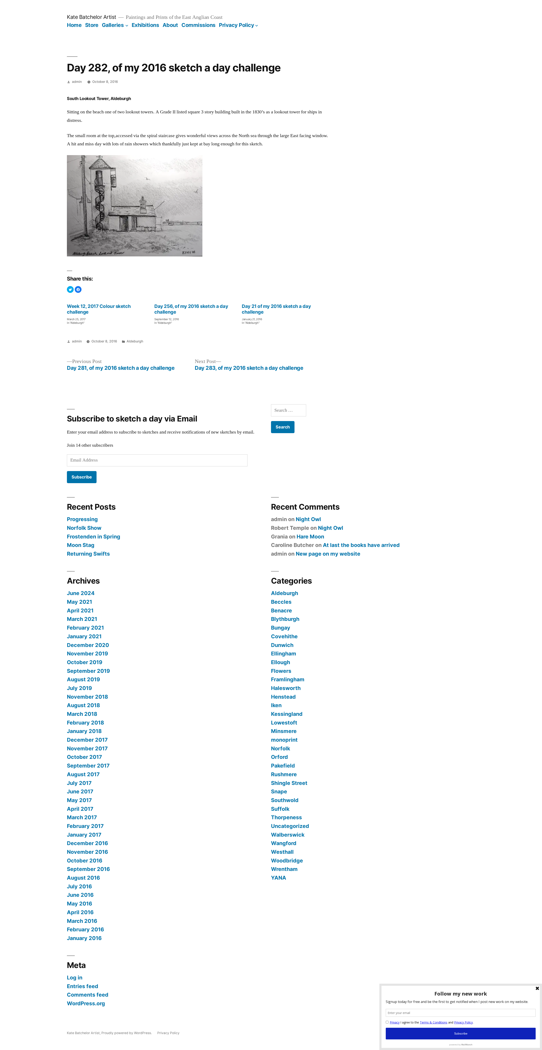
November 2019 (87, 653)
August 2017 (83, 774)
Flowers (281, 671)
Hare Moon (310, 536)
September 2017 (88, 765)
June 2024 (81, 593)
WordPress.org (86, 1003)
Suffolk (280, 809)
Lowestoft (284, 722)
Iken (276, 705)
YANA (278, 878)
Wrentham (284, 869)
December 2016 (87, 843)
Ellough (280, 662)
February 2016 (85, 929)
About (170, 25)
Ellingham (283, 653)
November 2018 (87, 697)
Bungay (280, 627)
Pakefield (283, 765)
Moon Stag (80, 545)
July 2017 (79, 783)
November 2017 (87, 748)
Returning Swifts (88, 554)
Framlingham (287, 679)
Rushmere (284, 774)
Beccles (281, 602)
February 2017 (85, 826)
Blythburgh (285, 619)
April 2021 (80, 610)
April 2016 (80, 912)
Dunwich (282, 645)
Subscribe (82, 477)
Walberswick (287, 835)
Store (91, 25)
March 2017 (82, 817)
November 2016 (87, 852)
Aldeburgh (135, 341)
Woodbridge (287, 860)
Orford (279, 757)
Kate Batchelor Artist (91, 17)
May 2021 (79, 602)
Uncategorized (290, 826)
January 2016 (84, 938)
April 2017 (80, 809)
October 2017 (84, 757)
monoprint (284, 740)
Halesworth (286, 688)
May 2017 (79, 800)
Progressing (82, 519)
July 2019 (79, 688)
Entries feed (82, 986)
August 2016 (83, 878)
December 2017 (87, 740)
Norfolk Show (84, 528)
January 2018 (84, 731)
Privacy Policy (236, 25)
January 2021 (84, 636)
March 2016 (82, 921)
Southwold (285, 800)
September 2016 (88, 869)
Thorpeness (286, 817)
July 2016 (79, 886)
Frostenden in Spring (93, 536)
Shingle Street (289, 783)
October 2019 (84, 662)
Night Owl (308, 519)
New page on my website (328, 554)
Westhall (282, 852)
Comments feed (87, 995)
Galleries (113, 25)
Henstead (283, 697)
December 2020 (88, 645)
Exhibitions (145, 25)
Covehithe (284, 636)
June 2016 (80, 895)
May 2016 (79, 903)
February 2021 (85, 627)
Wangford (283, 843)
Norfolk (280, 748)
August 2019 (83, 679)
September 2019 (88, 671)
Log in (74, 977)
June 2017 (80, 791)
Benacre (281, 610)
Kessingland (287, 714)
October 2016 (84, 860)
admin (77, 82)
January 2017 (84, 835)
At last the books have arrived (361, 545)
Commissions (198, 25)
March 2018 (82, 714)
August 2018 (83, 705)
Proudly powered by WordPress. (127, 1033)
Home (74, 25)
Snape (279, 791)
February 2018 (85, 722)
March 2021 (82, 619)
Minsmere (284, 731)
